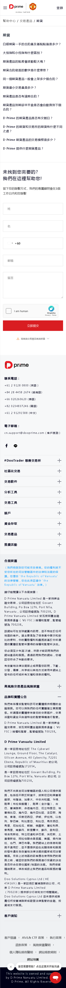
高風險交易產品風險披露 (33, 338)
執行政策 (56, 937)
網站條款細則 (47, 952)
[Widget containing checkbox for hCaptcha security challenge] (30, 311)
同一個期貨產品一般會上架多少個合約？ (30, 79)
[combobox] (11, 243)
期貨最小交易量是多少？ (20, 87)
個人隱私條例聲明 (21, 952)
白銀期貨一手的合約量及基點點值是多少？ (32, 44)
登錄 (60, 8)
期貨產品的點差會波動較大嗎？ (24, 61)
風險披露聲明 (42, 945)
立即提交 (33, 325)
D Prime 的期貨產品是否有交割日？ (28, 118)
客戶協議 (10, 937)
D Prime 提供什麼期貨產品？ (23, 148)
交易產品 (26, 21)
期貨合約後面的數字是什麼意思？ (26, 70)
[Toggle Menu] (5, 8)
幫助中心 (9, 21)
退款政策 (21, 945)
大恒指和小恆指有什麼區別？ (23, 53)
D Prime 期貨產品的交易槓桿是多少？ (29, 140)
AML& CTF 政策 (33, 937)
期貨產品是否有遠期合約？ (21, 96)
